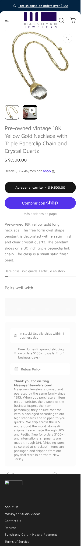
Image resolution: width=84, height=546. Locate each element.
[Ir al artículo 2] (30, 112)
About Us (11, 507)
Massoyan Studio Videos (22, 514)
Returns (10, 528)
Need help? (67, 475)
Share (15, 474)
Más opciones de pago (40, 214)
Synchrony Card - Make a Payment (31, 534)
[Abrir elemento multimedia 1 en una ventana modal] (67, 38)
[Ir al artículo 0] (12, 112)
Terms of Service (17, 541)
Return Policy (31, 369)
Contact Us (13, 521)
